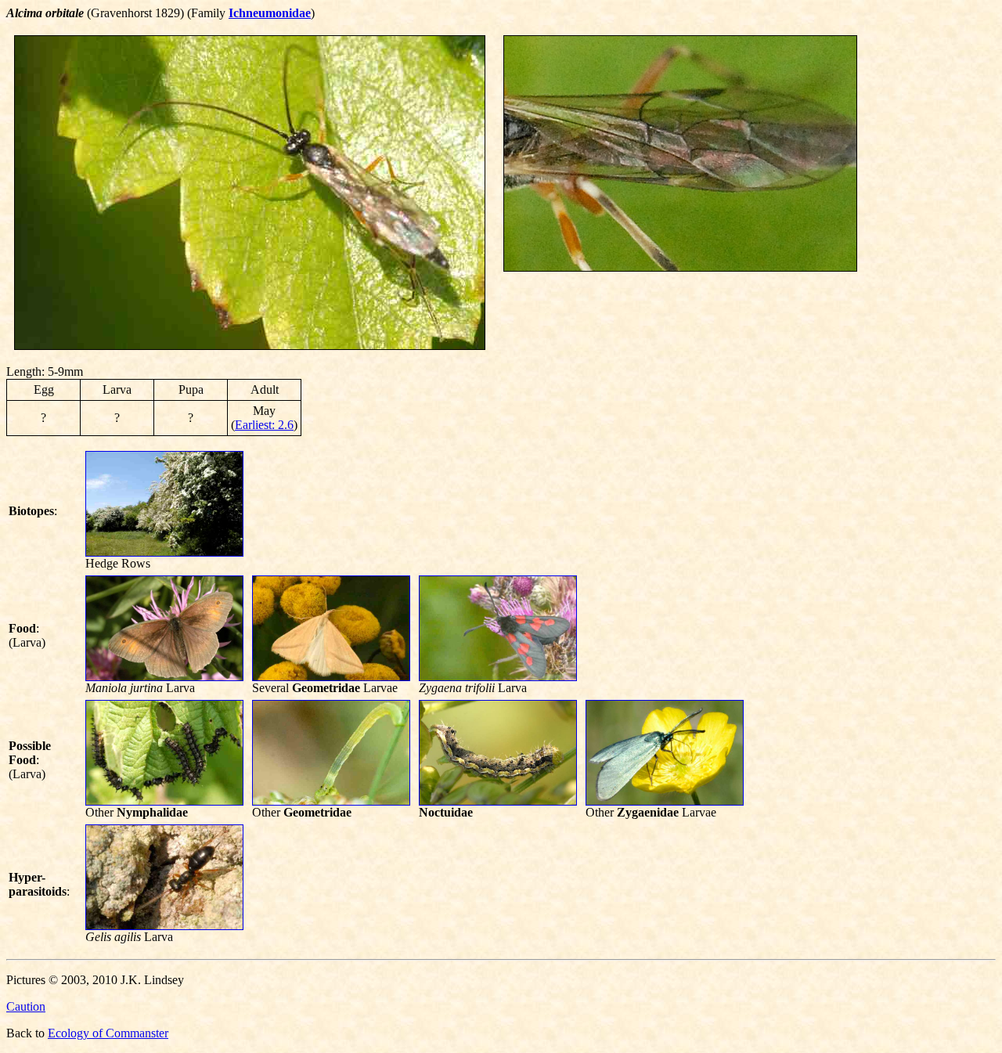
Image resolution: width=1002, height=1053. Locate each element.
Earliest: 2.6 (264, 424)
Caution (25, 1006)
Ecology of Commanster (108, 1033)
